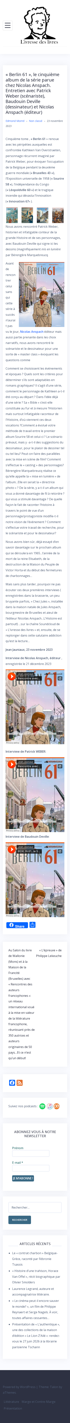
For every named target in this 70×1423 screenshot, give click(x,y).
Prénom (17, 1148)
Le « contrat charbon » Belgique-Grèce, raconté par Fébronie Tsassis (35, 1259)
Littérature (11, 1402)
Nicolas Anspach (31, 332)
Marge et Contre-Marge (38, 1402)
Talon (54, 1387)
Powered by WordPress (19, 1387)
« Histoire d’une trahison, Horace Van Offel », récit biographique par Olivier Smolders (36, 1276)
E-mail (17, 1163)
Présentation (13, 1408)
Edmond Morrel (15, 121)
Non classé (35, 121)
